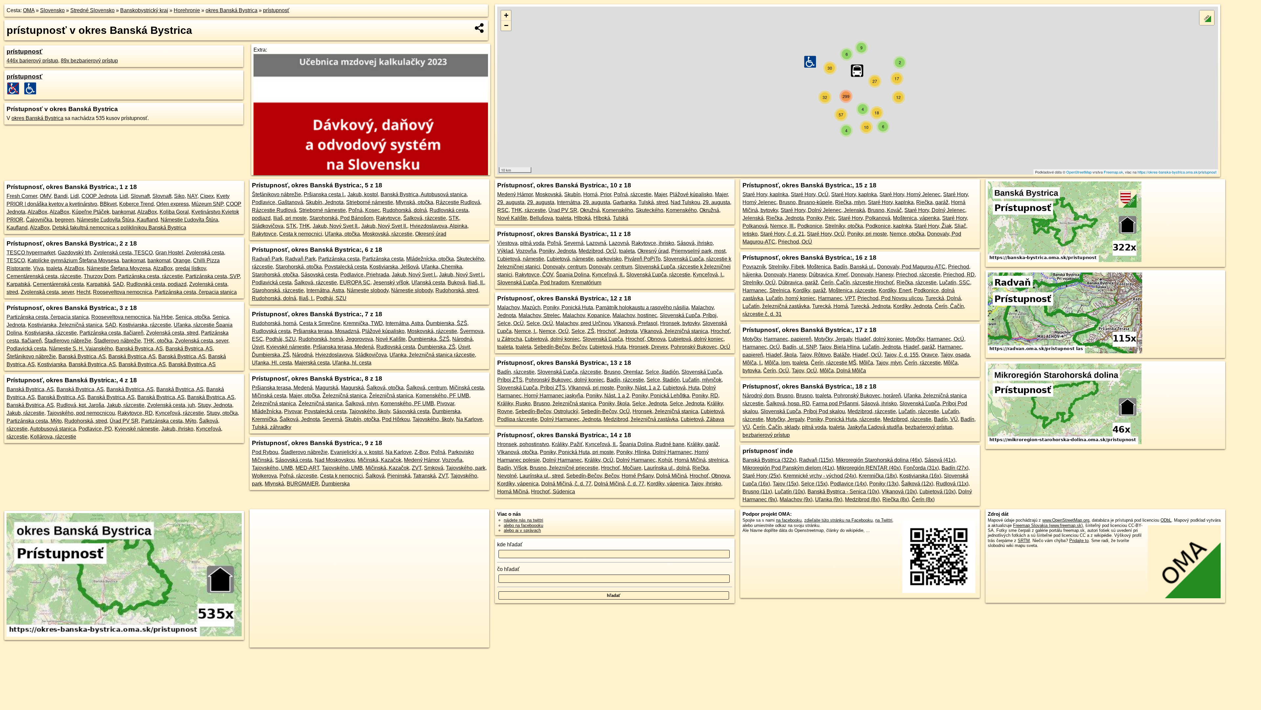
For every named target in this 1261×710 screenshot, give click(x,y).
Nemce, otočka (907, 234)
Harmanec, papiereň (787, 339)
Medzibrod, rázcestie (872, 411)
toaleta (54, 268)
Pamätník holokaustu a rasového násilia (642, 307)
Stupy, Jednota (215, 405)
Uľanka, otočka (342, 234)
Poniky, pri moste (867, 234)
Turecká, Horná (830, 306)
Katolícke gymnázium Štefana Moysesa (73, 260)
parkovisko (609, 259)
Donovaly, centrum (564, 267)
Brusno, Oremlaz (623, 372)
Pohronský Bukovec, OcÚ (700, 347)
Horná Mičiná (512, 491)
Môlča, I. (752, 363)
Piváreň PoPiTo (642, 259)
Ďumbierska (446, 411)
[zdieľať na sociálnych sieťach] (479, 28)
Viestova (507, 243)
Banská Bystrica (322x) (769, 460)
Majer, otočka (304, 395)
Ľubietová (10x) (937, 491)
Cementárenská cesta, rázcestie (44, 276)
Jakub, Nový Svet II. (336, 226)
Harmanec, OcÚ (945, 339)
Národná (462, 339)
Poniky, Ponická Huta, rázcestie (843, 419)
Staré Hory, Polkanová (864, 218)
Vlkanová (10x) (899, 491)
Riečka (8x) (895, 499)
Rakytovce (388, 218)
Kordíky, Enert (895, 290)
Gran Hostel (169, 252)
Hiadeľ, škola (781, 355)
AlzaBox (37, 212)
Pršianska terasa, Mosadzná (326, 331)
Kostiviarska (51, 364)
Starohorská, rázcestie (278, 290)
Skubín (572, 194)
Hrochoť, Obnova (646, 339)
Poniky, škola (614, 403)
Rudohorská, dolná (405, 210)
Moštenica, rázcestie (852, 290)
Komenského (617, 210)
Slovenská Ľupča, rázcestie (658, 274)
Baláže (841, 355)
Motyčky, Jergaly (833, 339)
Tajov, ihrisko (706, 483)
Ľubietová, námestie (520, 259)
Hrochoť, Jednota (617, 331)
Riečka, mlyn (850, 202)
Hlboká (582, 218)
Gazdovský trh (74, 252)
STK (454, 218)
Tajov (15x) (785, 483)
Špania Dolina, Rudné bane (651, 444)
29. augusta (510, 202)
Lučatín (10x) (790, 491)
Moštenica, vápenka (916, 218)
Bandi (61, 196)
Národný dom (758, 395)
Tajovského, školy (369, 411)
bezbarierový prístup (928, 427)
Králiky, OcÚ (599, 460)
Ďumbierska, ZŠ (436, 347)
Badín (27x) (954, 468)
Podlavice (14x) (848, 483)
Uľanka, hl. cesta (351, 363)
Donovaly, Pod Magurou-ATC (911, 267)
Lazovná (596, 243)
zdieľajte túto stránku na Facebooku (838, 520)
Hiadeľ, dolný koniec (879, 339)
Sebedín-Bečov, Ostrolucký (546, 411)
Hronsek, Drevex (648, 347)
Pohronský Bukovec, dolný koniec (564, 380)
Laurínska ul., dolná (667, 468)
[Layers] (1207, 18)
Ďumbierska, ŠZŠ (446, 323)
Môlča (866, 363)
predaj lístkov (190, 268)
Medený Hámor (421, 460)
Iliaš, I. (306, 298)
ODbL (1166, 520)
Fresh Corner (22, 196)
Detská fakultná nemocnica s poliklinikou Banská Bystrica (119, 227)
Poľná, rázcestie (298, 476)
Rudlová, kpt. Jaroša (80, 405)
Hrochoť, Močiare (621, 468)
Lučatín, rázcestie (918, 411)
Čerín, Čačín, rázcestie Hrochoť (857, 282)
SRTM (1024, 540)
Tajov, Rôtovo (815, 355)
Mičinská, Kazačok (379, 460)
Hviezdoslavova (334, 355)
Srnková (433, 468)
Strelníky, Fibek (786, 267)
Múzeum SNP (207, 204)
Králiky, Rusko (514, 403)
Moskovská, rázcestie (387, 234)
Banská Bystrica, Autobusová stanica (424, 194)
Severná (332, 419)
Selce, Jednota (649, 403)
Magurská (326, 387)
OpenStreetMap (1079, 172)
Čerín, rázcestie (922, 363)
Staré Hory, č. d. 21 (782, 234)
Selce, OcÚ (510, 323)
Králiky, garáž (703, 444)
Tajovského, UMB (272, 468)
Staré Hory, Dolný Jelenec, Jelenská (823, 210)
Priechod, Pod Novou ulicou (890, 298)
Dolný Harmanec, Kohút (644, 460)
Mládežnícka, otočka (430, 259)
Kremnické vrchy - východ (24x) (819, 476)
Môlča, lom (777, 363)
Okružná (590, 210)
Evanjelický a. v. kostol (356, 452)
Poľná (438, 452)
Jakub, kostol (362, 194)
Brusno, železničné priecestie (564, 468)
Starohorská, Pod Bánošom (341, 218)
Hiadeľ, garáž (919, 347)
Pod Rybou (265, 452)
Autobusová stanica (53, 429)
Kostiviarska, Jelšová (394, 267)
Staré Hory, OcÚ (810, 194)
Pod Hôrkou (396, 419)
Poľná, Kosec (364, 210)
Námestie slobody (367, 290)
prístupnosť (276, 10)
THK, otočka (158, 340)
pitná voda (532, 243)
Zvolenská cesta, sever (47, 292)
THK (304, 226)
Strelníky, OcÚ (759, 282)
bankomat (123, 212)
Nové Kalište (391, 339)
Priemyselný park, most (698, 251)
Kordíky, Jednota (912, 306)
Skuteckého (649, 210)
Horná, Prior (597, 194)
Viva (38, 268)
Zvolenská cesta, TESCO (123, 252)
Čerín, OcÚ (776, 370)
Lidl (74, 196)
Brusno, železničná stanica (564, 403)
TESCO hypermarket (31, 252)
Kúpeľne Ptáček (90, 212)
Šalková (375, 476)
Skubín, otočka (362, 419)
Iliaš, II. (476, 282)
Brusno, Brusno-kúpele (805, 202)
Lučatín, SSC (954, 282)
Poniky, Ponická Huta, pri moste (577, 452)
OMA (28, 10)
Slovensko (52, 10)
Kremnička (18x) (878, 476)
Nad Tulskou (685, 202)
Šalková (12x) (917, 483)
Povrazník (754, 267)
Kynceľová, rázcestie (179, 413)
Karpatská (18, 284)
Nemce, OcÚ (554, 331)
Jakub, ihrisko (177, 429)
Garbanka (624, 202)
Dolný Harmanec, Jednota (570, 419)
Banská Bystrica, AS (139, 348)
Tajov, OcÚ (804, 370)
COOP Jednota (99, 196)
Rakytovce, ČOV (534, 274)
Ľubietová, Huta (607, 347)
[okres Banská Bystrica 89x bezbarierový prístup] (32, 88)
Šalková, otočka (385, 387)
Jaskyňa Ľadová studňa (874, 427)
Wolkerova (264, 476)
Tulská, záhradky (271, 427)
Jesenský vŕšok (391, 282)
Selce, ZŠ (582, 331)
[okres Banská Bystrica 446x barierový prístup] (15, 88)
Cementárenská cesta (58, 284)
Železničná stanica (344, 395)
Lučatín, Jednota (881, 347)
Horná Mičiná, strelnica (701, 460)
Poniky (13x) (883, 483)
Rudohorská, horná (274, 323)
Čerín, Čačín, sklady (776, 427)
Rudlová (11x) (952, 483)
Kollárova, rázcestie (53, 436)
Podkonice (809, 226)
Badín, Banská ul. (853, 267)
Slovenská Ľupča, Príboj (688, 315)
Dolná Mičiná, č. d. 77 (566, 483)
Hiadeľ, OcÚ (866, 355)
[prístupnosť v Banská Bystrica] (1064, 260)
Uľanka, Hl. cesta (272, 363)
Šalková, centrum (426, 387)
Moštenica (819, 267)
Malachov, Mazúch (519, 307)
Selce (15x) (814, 483)
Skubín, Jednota (324, 202)
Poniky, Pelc (821, 218)
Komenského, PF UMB (442, 395)
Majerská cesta (312, 363)
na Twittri (883, 520)
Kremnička (264, 419)
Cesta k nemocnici (300, 234)
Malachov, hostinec (634, 315)
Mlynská (274, 483)
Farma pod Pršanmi (835, 403)
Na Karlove (469, 419)
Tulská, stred (653, 202)
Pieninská (398, 476)
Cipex (207, 196)
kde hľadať (509, 544)
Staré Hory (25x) (761, 476)
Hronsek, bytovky (680, 323)
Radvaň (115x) (816, 460)
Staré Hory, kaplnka (765, 194)
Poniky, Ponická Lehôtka (660, 395)
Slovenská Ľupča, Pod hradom (533, 282)
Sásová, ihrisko (695, 243)
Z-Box (421, 452)
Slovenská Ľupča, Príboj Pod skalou (803, 411)
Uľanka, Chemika (441, 267)
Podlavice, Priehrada (364, 274)
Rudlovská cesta (271, 331)
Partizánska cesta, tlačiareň (111, 333)
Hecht (83, 292)
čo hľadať (508, 569)
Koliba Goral (174, 212)
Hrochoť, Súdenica (553, 491)
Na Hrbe (163, 317)
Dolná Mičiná (671, 476)
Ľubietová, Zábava (702, 419)
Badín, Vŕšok (512, 468)
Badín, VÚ (946, 419)
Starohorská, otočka (299, 267)
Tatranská (424, 476)
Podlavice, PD (95, 429)
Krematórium (586, 282)
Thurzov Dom (99, 276)
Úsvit (258, 347)
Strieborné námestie (369, 202)
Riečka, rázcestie (916, 282)
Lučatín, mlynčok (701, 380)
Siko (179, 196)
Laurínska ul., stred (542, 476)
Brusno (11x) (757, 491)
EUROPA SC (355, 282)
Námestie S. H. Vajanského (81, 348)
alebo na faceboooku (523, 525)
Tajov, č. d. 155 (901, 355)
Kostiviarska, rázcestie (145, 325)
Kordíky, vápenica (518, 483)
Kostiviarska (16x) (920, 476)
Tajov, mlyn (889, 363)
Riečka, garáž (932, 202)
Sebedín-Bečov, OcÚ (605, 411)
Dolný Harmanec (562, 460)
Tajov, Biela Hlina (839, 347)
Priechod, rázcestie (918, 274)
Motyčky (751, 339)
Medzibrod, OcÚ (597, 251)
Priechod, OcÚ (795, 242)
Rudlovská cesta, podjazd (156, 284)
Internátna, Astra (325, 290)
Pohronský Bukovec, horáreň (867, 395)
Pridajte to (1079, 540)
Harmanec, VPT (836, 298)
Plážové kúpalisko (383, 331)
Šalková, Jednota (299, 419)
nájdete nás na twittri (523, 520)
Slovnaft (140, 196)
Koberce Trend (136, 204)
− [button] (506, 25)
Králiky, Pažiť (567, 444)
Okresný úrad (430, 234)
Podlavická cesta (26, 348)
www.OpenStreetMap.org (1065, 520)
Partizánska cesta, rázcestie (150, 276)
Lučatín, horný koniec (790, 298)
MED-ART (307, 468)
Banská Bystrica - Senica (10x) (843, 491)
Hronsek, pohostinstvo (523, 444)
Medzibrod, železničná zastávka (641, 419)
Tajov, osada (955, 355)
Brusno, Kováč (885, 210)
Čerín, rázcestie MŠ (833, 363)
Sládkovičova (267, 226)
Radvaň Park (267, 259)
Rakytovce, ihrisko (652, 243)
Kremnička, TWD (363, 323)
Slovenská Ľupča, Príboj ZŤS (531, 387)
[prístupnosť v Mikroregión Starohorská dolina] (1064, 442)
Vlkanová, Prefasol (635, 323)
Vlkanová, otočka (517, 452)
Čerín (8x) (923, 499)
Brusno (785, 395)
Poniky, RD (705, 395)
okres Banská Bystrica (231, 10)
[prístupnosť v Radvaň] (1065, 351)
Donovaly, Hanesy (785, 274)
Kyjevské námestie (137, 429)
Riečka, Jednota (785, 218)
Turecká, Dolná (943, 298)
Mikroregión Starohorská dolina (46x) (879, 460)
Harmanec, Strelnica (766, 290)
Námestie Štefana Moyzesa (119, 268)
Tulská (620, 218)
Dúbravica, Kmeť (828, 274)
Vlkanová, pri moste (591, 387)
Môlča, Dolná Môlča (843, 370)
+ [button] (506, 15)
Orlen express (172, 204)
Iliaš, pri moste (290, 218)
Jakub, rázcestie (125, 405)
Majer (660, 194)
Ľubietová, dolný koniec (552, 339)
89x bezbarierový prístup (89, 60)
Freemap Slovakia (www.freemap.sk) (1048, 525)
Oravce (929, 355)
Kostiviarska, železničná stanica (65, 325)
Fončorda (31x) (921, 468)
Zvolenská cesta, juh (171, 405)
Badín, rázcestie (516, 372)
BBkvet (108, 204)
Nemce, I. (525, 331)
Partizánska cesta (339, 259)
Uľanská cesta (428, 282)
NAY (192, 196)
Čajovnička (39, 220)
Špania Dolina (572, 274)
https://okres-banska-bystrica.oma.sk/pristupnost (1177, 172)
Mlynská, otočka (414, 202)
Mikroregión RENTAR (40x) (869, 468)
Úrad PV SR (124, 421)
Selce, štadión (662, 372)
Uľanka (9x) (828, 499)
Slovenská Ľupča (603, 339)
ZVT (416, 468)
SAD (118, 284)
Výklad (505, 251)
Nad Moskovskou (335, 460)
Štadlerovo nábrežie (67, 340)
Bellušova (541, 218)
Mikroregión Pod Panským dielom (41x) (788, 468)
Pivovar (445, 403)
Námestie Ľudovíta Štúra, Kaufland (117, 220)
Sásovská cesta (319, 274)
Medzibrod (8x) (862, 499)
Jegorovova (359, 339)
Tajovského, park (465, 468)
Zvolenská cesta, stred (172, 333)
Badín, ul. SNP (799, 347)
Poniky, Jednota (557, 251)
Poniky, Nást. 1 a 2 (638, 387)
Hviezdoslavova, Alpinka (438, 226)
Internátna (568, 202)
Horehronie (187, 10)
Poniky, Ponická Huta (568, 307)
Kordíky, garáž (809, 290)
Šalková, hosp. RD (788, 403)
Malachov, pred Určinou (583, 323)
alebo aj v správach (522, 530)
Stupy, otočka (222, 413)
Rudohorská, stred (85, 421)
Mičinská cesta (466, 387)
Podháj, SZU (331, 298)
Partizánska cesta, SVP (213, 276)
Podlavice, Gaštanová (277, 202)
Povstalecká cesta (345, 267)
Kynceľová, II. (608, 274)
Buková (456, 282)
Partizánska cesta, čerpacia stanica (196, 292)
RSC (503, 210)
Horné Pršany (637, 476)
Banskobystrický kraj (144, 10)
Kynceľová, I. (708, 274)
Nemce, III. (782, 226)
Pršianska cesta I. (324, 194)
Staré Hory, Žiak (933, 226)
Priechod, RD (959, 274)
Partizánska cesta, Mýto (34, 421)
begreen (64, 220)
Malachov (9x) (796, 499)
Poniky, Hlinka (633, 452)
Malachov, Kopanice (586, 315)
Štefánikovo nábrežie (31, 356)
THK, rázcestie (528, 210)
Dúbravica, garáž (798, 282)
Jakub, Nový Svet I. (414, 274)
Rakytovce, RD (135, 413)
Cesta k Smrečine (320, 323)
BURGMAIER (303, 483)
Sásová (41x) (939, 460)
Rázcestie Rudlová (458, 202)
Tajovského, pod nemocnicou (81, 413)
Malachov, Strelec (539, 315)
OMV (45, 196)
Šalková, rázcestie (424, 218)
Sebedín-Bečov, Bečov (560, 347)
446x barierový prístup (32, 60)
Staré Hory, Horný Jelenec (909, 194)
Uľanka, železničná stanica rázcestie (432, 355)
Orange (181, 260)
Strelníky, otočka (844, 226)
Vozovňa (452, 460)
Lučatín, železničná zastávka (775, 306)
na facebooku (789, 520)
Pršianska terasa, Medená (343, 347)
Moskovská (548, 194)
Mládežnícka (266, 411)
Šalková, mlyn (361, 403)
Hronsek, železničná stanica (665, 411)
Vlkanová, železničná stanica (674, 331)
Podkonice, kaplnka (889, 226)
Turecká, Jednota (871, 306)
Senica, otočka (192, 317)
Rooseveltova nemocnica (122, 292)
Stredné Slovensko (92, 10)
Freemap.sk (1113, 172)
